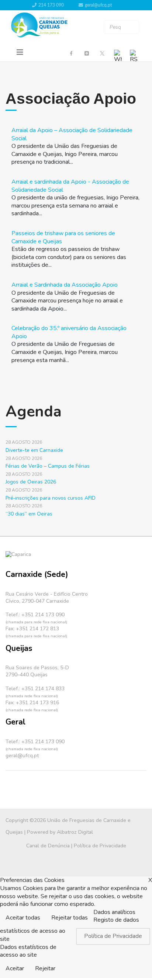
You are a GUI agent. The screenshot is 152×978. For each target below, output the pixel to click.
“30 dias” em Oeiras (29, 513)
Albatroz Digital (75, 832)
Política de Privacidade (100, 845)
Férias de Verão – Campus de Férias (48, 466)
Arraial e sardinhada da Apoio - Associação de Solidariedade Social (70, 186)
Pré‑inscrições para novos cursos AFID (51, 498)
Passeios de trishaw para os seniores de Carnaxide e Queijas (63, 237)
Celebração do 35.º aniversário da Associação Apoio (69, 332)
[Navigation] (20, 52)
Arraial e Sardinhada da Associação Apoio (64, 285)
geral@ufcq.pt (98, 5)
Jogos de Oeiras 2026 (31, 481)
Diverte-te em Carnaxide (34, 450)
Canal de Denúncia (48, 845)
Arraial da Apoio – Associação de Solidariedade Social (71, 134)
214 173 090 (51, 5)
